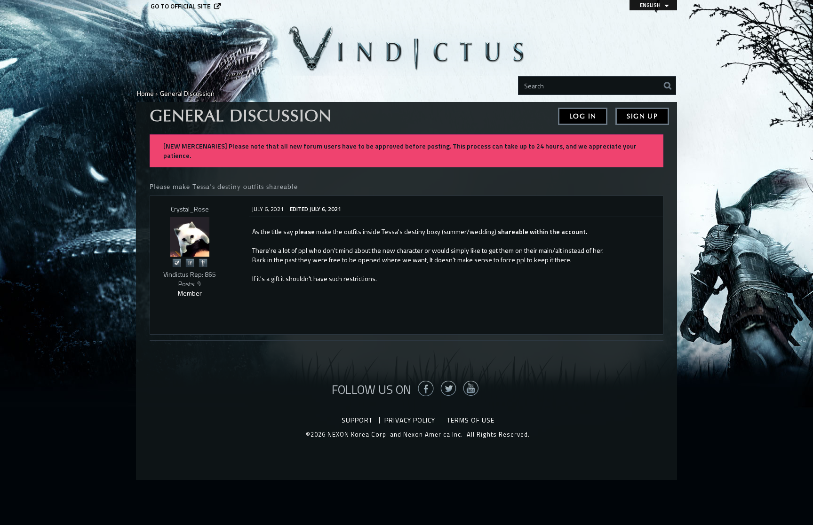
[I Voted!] (176, 262)
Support (357, 420)
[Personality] (202, 262)
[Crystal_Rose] (189, 237)
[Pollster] (189, 262)
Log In (582, 116)
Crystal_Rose (190, 209)
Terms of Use (470, 420)
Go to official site (181, 6)
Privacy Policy (409, 420)
